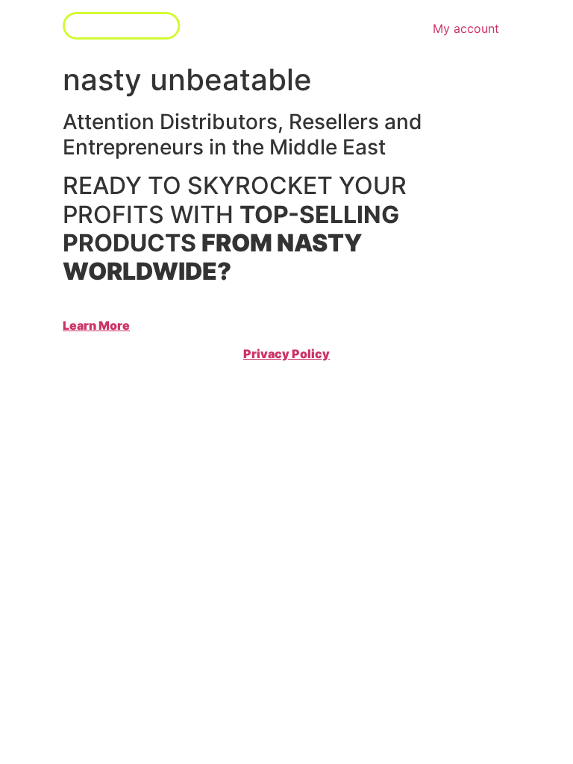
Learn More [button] (96, 325)
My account (466, 28)
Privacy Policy (286, 353)
